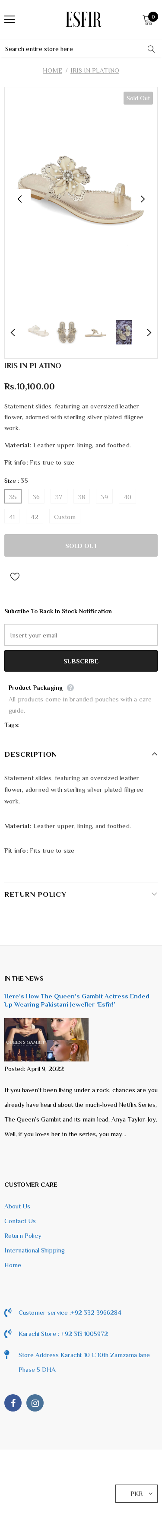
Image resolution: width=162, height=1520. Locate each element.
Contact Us (20, 1220)
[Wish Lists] (14, 575)
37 (58, 496)
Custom (65, 516)
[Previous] (20, 199)
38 (81, 496)
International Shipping (34, 1250)
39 (104, 496)
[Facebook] (13, 1403)
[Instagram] (35, 1403)
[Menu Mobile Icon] (9, 19)
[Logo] (83, 19)
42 (34, 516)
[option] (81, 199)
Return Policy (22, 1235)
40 (127, 496)
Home (52, 70)
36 (36, 496)
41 (12, 516)
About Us (17, 1206)
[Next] (142, 199)
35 (13, 496)
